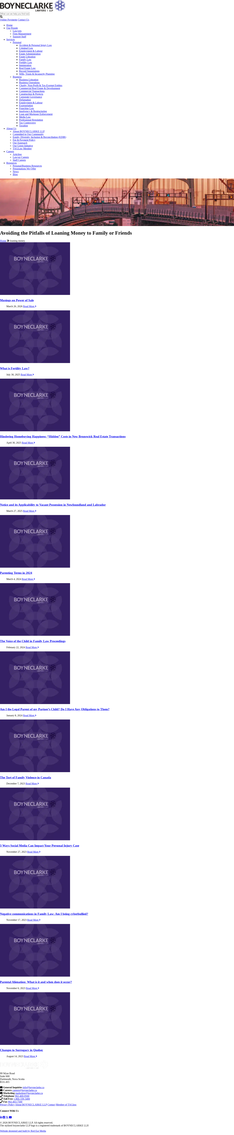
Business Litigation (28, 79)
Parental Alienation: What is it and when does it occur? (36, 982)
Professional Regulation (31, 120)
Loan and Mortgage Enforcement (36, 114)
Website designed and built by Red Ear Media (23, 1131)
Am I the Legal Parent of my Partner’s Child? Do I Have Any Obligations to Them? (55, 709)
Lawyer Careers (21, 157)
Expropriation (26, 105)
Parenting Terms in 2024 (16, 573)
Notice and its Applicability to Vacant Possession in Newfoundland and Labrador (53, 504)
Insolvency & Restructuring (33, 111)
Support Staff (19, 36)
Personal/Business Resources (27, 165)
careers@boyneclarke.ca (24, 1090)
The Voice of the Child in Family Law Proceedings (32, 641)
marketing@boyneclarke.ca (29, 1093)
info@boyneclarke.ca (33, 1087)
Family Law (25, 59)
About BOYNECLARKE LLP (29, 131)
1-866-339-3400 (22, 1099)
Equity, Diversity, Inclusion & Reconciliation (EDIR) (39, 137)
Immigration (25, 65)
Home (9, 25)
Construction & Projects (31, 94)
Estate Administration (30, 53)
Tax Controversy (27, 122)
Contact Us (23, 19)
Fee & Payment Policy (24, 140)
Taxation (23, 125)
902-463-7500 (15, 1101)
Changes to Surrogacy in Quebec (21, 1050)
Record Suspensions (29, 71)
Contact (51, 1104)
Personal (17, 42)
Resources (11, 163)
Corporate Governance (30, 97)
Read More (29, 306)
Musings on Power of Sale (17, 300)
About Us (11, 128)
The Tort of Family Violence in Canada (25, 777)
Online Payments (8, 19)
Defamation (25, 99)
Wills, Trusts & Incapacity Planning (37, 74)
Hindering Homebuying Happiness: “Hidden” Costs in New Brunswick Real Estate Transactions (63, 436)
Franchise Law (26, 108)
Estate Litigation (27, 56)
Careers (10, 151)
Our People (12, 28)
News (16, 171)
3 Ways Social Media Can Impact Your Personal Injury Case (39, 845)
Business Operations (29, 82)
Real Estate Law (27, 68)
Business (17, 76)
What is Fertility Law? (14, 368)
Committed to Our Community (28, 134)
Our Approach (20, 142)
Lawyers (17, 31)
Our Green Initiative (23, 145)
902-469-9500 (22, 1096)
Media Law (25, 117)
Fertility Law (25, 62)
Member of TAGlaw (66, 1104)
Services (10, 39)
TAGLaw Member (22, 148)
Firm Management (22, 33)
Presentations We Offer (24, 168)
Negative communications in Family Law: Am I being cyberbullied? (44, 914)
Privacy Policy (7, 1104)
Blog (15, 174)
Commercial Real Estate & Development (39, 88)
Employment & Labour (31, 51)
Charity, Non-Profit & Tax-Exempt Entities (40, 85)
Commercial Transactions (32, 91)
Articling (17, 154)
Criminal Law (26, 48)
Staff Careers (19, 160)
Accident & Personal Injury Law (35, 45)
